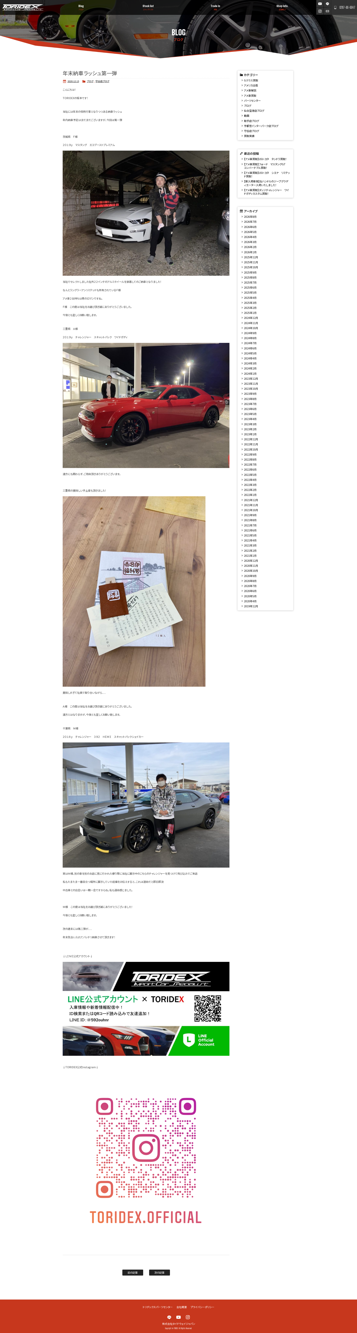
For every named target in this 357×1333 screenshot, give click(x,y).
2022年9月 (250, 454)
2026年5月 (250, 232)
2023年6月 (250, 409)
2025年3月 (250, 302)
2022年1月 (250, 494)
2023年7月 (250, 404)
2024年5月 (250, 353)
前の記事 (133, 1272)
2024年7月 (250, 343)
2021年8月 (250, 520)
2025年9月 (250, 272)
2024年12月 (251, 317)
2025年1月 (250, 312)
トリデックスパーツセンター (158, 1307)
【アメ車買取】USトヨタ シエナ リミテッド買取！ (267, 174)
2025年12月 (251, 257)
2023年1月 (250, 434)
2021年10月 (251, 510)
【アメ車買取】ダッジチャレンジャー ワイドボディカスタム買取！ (266, 191)
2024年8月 (250, 338)
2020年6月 (250, 591)
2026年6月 (250, 227)
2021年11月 (251, 505)
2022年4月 (250, 479)
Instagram (320, 11)
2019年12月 (251, 606)
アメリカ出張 (251, 85)
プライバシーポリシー (202, 1307)
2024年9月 (250, 333)
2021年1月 (250, 555)
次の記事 (159, 1272)
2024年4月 (250, 358)
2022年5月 (250, 474)
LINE (327, 3)
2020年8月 (250, 581)
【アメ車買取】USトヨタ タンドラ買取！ (265, 159)
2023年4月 (250, 419)
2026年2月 (250, 247)
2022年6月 (250, 469)
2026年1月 (250, 252)
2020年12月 (251, 560)
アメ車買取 (250, 95)
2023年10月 (251, 388)
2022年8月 (250, 459)
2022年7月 (250, 464)
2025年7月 (250, 282)
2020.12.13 (73, 81)
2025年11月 (251, 262)
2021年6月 (250, 530)
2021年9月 (250, 515)
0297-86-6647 (347, 7)
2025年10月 (251, 267)
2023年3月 (250, 424)
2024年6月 (250, 348)
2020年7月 (250, 586)
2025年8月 (250, 277)
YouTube (320, 3)
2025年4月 (250, 297)
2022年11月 (251, 444)
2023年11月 (251, 383)
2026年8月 (250, 216)
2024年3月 (250, 363)
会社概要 (181, 1307)
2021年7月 (250, 525)
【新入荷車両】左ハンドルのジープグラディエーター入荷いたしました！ (266, 182)
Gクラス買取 (251, 80)
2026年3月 (250, 242)
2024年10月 (251, 328)
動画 (246, 115)
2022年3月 (250, 484)
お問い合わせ (327, 11)
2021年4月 (250, 540)
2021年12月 (251, 500)
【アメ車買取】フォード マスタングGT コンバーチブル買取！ (266, 165)
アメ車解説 (250, 90)
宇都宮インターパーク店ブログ (261, 126)
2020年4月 (250, 601)
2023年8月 (250, 399)
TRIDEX (23, 7)
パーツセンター (252, 100)
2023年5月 (250, 414)
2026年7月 (250, 221)
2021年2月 (250, 550)
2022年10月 (251, 449)
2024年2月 (250, 368)
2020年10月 (251, 570)
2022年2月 (250, 489)
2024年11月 (251, 323)
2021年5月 (250, 535)
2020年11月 (251, 565)
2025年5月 (250, 292)
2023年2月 (250, 429)
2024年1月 (250, 373)
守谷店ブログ (102, 81)
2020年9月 (250, 576)
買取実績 (249, 136)
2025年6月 (250, 287)
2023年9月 (250, 393)
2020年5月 (250, 596)
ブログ (90, 81)
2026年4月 (250, 237)
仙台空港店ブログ (254, 110)
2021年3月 (250, 545)
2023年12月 (251, 378)
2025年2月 (250, 307)
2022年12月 (251, 439)
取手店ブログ (251, 121)
